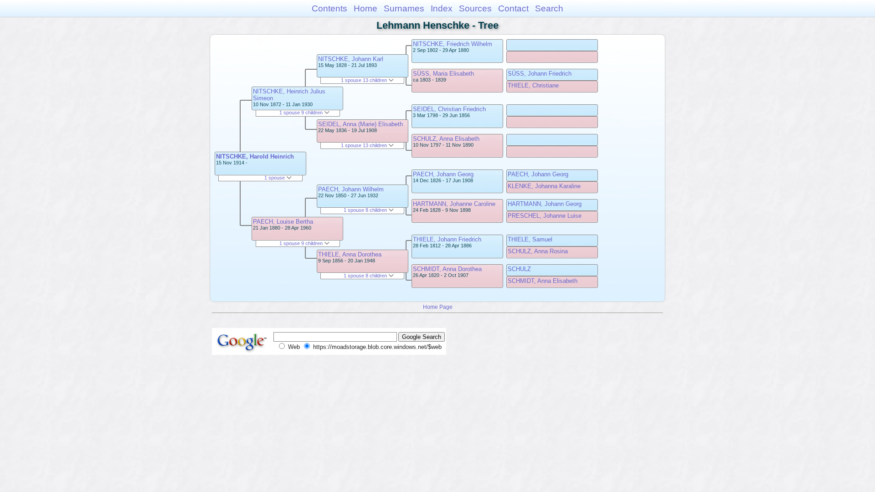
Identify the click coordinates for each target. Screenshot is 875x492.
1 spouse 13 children (364, 80)
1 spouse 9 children (301, 112)
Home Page (438, 307)
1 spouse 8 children (366, 210)
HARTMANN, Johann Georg (545, 203)
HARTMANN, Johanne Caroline (454, 203)
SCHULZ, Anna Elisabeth (446, 138)
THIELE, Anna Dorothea (349, 254)
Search (549, 8)
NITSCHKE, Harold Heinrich (255, 156)
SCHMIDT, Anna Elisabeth (542, 280)
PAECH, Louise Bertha (283, 221)
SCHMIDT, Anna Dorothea (447, 269)
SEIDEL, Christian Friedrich (449, 109)
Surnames (404, 8)
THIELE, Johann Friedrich (447, 239)
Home (365, 8)
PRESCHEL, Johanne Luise (545, 215)
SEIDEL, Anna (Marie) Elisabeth (360, 124)
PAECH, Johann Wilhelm (351, 189)
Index (442, 8)
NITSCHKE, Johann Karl (350, 59)
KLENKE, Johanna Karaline (544, 186)
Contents (329, 8)
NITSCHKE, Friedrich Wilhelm (452, 44)
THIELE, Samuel (530, 239)
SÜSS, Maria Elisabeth (443, 73)
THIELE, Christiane (533, 85)
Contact (513, 8)
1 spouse (275, 177)
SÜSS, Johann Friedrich (539, 73)
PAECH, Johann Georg (443, 174)
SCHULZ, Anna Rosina (538, 251)
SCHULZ (519, 269)
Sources (475, 8)
